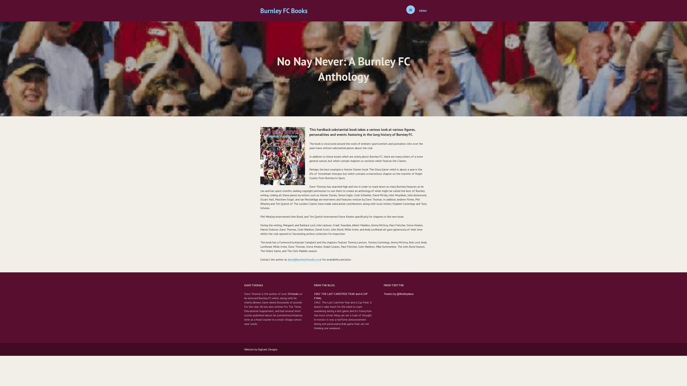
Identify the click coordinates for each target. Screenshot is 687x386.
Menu (423, 11)
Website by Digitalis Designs (260, 349)
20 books (293, 294)
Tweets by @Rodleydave (399, 294)
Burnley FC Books (284, 10)
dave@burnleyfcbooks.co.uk (304, 259)
